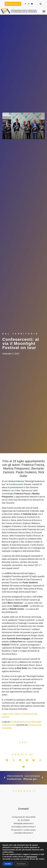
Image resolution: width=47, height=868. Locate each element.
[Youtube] (32, 4)
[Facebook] (26, 4)
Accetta (7, 864)
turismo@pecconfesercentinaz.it (23, 827)
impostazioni (31, 857)
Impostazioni (21, 864)
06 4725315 (25, 820)
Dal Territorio (20, 334)
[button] (41, 4)
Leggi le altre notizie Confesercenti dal (19, 714)
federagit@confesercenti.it (23, 823)
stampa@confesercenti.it (23, 833)
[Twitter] (29, 4)
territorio (5, 717)
